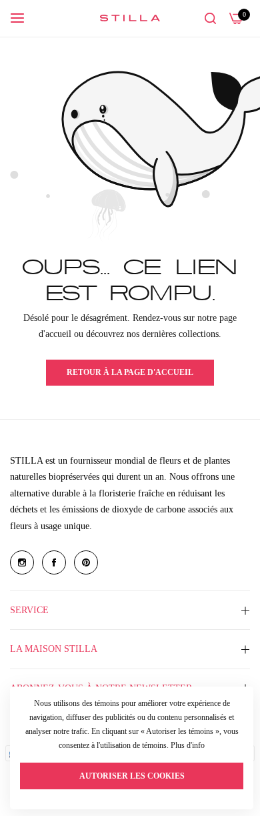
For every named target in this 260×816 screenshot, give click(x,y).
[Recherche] (210, 18)
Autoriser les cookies (132, 776)
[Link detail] (22, 562)
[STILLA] (130, 18)
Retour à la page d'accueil (130, 372)
